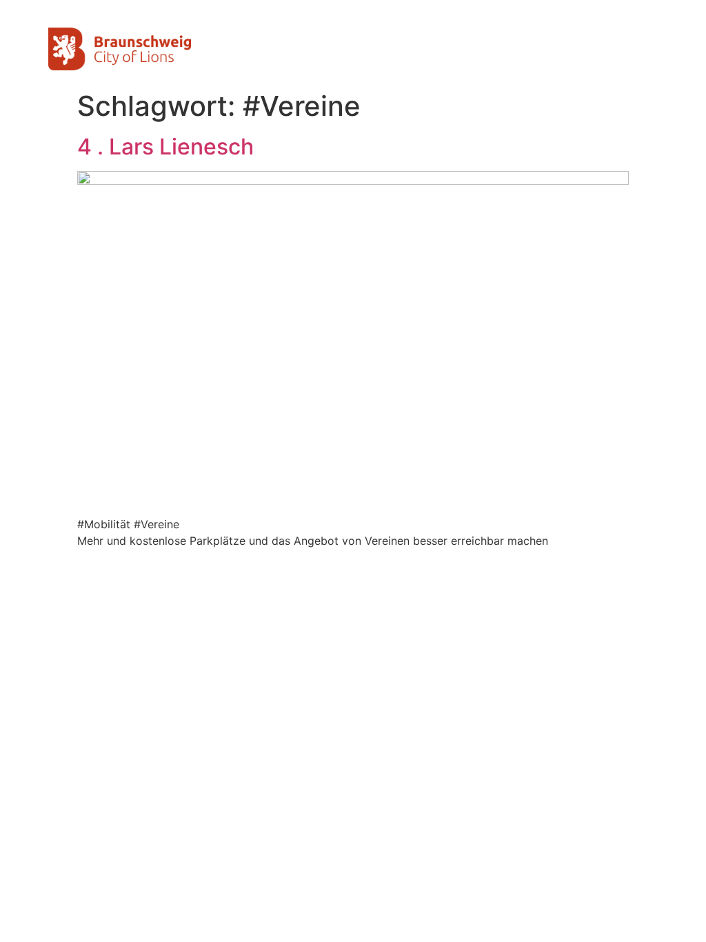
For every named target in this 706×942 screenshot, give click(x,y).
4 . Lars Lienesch (165, 146)
